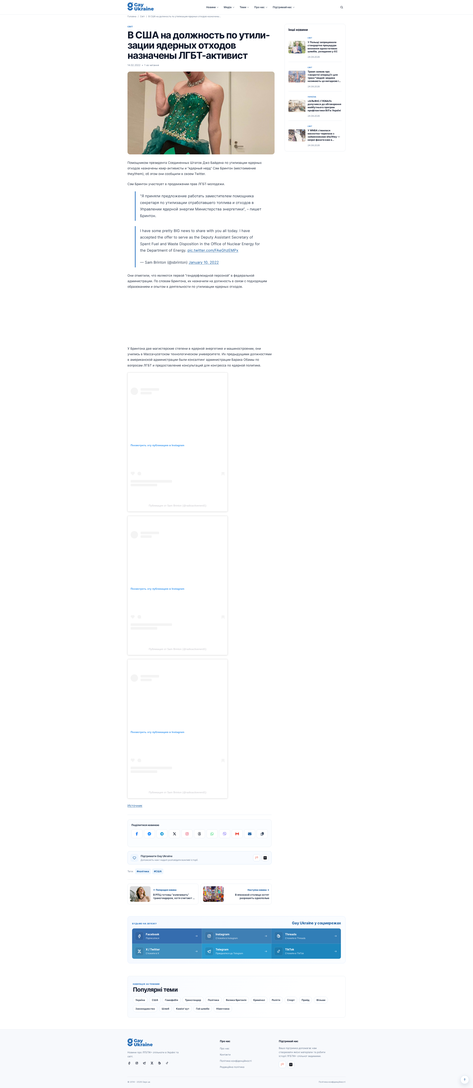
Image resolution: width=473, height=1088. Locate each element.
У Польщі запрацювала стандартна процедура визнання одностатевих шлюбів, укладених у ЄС (323, 47)
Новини (211, 7)
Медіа (228, 7)
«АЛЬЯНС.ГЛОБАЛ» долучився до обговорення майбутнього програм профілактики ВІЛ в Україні (324, 105)
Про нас (259, 7)
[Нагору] (464, 1079)
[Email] (249, 833)
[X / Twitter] (153, 1065)
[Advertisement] (199, 320)
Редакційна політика (232, 1067)
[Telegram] (162, 833)
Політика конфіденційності (236, 1060)
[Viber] (224, 833)
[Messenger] (149, 833)
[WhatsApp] (212, 833)
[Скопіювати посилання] (262, 833)
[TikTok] (168, 1065)
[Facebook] (136, 833)
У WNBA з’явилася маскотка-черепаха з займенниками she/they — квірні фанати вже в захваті (324, 137)
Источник (134, 805)
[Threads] (199, 833)
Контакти (225, 1054)
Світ (142, 16)
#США (158, 871)
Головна (131, 16)
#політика (143, 871)
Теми (243, 7)
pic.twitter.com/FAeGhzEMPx (213, 250)
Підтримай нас (282, 7)
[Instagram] (187, 833)
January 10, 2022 (204, 262)
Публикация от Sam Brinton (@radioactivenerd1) (177, 505)
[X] (174, 833)
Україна (312, 97)
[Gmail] (237, 833)
